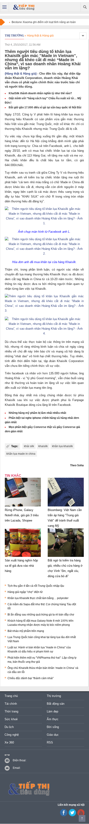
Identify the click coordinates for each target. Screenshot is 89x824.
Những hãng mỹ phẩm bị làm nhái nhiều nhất (37, 413)
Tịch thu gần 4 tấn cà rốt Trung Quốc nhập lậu (36, 585)
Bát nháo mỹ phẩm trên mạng (26, 631)
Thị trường (14, 35)
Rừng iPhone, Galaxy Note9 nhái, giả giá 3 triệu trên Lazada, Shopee (22, 515)
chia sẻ (63, 346)
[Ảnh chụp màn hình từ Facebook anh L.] (44, 223)
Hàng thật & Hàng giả (40, 35)
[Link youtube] (63, 815)
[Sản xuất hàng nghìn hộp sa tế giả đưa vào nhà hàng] (23, 556)
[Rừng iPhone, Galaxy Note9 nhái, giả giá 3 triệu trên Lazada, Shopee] (23, 506)
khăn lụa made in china (20, 453)
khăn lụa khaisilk (62, 446)
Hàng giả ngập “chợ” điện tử (25, 592)
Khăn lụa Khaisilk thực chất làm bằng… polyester (38, 598)
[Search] (85, 7)
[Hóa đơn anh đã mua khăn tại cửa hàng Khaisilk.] (44, 253)
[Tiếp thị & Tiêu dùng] (24, 7)
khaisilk (43, 446)
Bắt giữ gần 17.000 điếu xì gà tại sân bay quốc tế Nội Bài (45, 107)
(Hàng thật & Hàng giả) (21, 73)
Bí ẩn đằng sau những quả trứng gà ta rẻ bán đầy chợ (41, 614)
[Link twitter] (72, 815)
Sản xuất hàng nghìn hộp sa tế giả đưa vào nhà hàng (21, 566)
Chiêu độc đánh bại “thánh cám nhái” (31, 678)
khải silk (29, 446)
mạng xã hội (64, 351)
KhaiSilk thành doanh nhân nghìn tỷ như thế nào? (40, 93)
